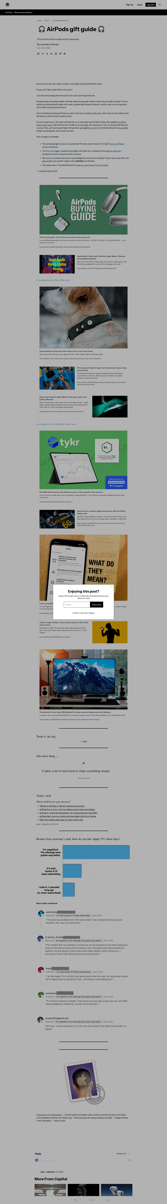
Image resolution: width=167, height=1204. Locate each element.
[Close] (112, 587)
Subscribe (96, 604)
